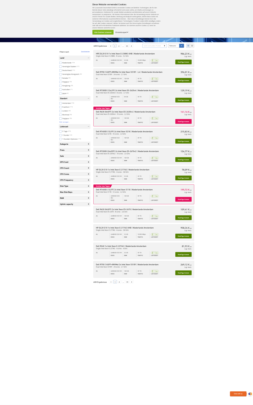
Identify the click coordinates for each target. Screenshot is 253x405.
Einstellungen (121, 32)
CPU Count (64, 168)
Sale (62, 156)
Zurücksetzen (85, 52)
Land (62, 58)
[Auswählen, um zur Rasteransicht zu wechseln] (192, 46)
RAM (62, 198)
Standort (63, 98)
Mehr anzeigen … (64, 122)
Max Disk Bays (66, 192)
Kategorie (64, 144)
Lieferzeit (64, 126)
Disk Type (64, 186)
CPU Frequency (66, 180)
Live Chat (241, 394)
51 (127, 46)
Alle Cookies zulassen (103, 32)
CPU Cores (64, 174)
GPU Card (64, 162)
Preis (62, 150)
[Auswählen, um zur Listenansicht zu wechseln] (188, 46)
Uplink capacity (66, 204)
